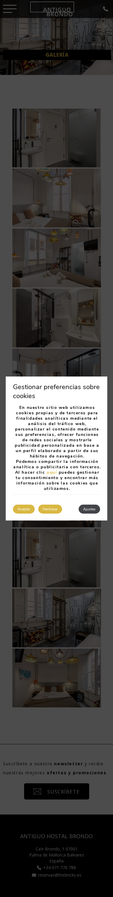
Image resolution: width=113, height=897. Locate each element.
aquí (52, 472)
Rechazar (50, 509)
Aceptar (23, 509)
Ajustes (89, 509)
